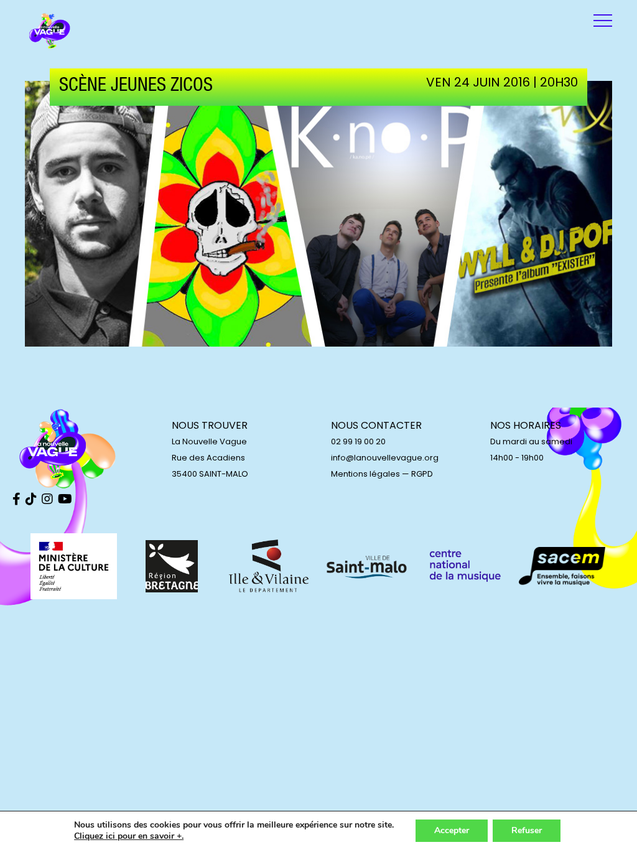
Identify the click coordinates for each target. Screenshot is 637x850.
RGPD (422, 474)
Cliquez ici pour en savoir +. (129, 836)
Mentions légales (365, 474)
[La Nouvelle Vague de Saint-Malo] (50, 31)
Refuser (526, 830)
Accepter (451, 830)
